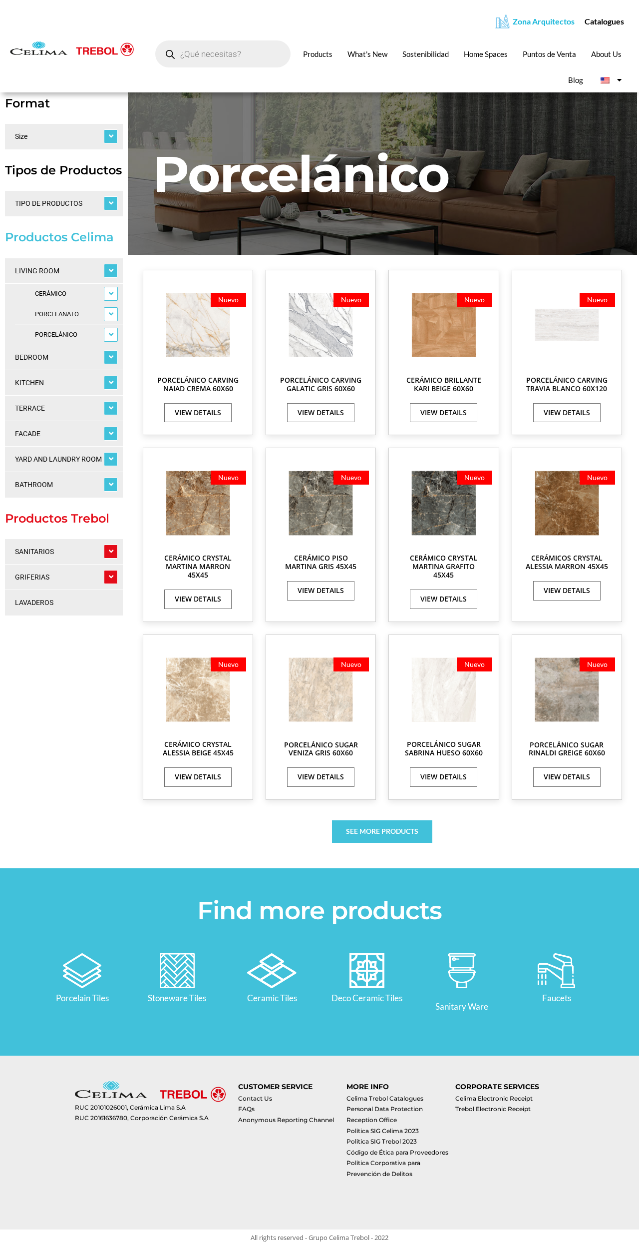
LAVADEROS (34, 603)
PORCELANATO (57, 314)
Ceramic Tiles (272, 998)
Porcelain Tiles (82, 998)
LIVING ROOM (37, 271)
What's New (367, 53)
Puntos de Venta (549, 53)
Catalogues (604, 21)
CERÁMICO (50, 293)
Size (21, 136)
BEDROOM (31, 357)
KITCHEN (29, 383)
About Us (606, 53)
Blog (575, 79)
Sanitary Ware (461, 1006)
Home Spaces (486, 53)
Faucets (556, 998)
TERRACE (30, 408)
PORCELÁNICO (56, 334)
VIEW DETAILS (198, 412)
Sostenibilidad (425, 53)
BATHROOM (34, 485)
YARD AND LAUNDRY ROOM (58, 459)
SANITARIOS (34, 552)
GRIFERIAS (32, 577)
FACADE (27, 434)
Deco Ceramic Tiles (366, 998)
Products (317, 53)
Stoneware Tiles (177, 998)
